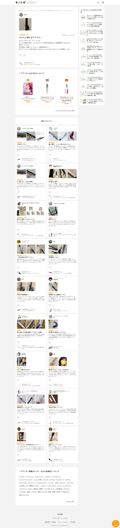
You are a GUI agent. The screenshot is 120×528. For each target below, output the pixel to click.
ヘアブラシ (51, 482)
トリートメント (30, 476)
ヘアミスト (43, 485)
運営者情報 (47, 522)
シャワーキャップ (55, 476)
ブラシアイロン (23, 482)
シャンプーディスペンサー (26, 479)
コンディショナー (39, 476)
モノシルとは (64, 518)
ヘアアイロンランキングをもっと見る (64, 110)
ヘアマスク (47, 476)
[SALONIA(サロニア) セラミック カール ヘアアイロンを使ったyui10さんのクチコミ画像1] (25, 24)
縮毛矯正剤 (59, 488)
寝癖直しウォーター (34, 485)
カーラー (53, 488)
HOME (60, 514)
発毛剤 (54, 491)
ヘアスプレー (62, 482)
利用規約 (54, 522)
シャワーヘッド (32, 482)
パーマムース (22, 488)
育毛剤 (49, 491)
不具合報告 (72, 522)
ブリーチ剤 (47, 488)
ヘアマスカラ (22, 491)
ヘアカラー (30, 488)
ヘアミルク (45, 479)
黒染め (28, 491)
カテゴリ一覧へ (70, 501)
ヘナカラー (34, 491)
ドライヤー (67, 479)
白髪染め (35, 488)
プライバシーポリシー (63, 522)
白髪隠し (41, 488)
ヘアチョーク (66, 488)
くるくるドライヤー (42, 482)
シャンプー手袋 (38, 479)
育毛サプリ (59, 491)
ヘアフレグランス (51, 485)
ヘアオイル (52, 479)
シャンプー (22, 476)
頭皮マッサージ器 (42, 491)
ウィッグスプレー (67, 485)
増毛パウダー (66, 491)
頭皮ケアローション (24, 495)
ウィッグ (59, 485)
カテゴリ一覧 (56, 518)
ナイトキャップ (60, 479)
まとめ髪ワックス (23, 485)
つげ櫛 (56, 482)
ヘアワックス (70, 482)
